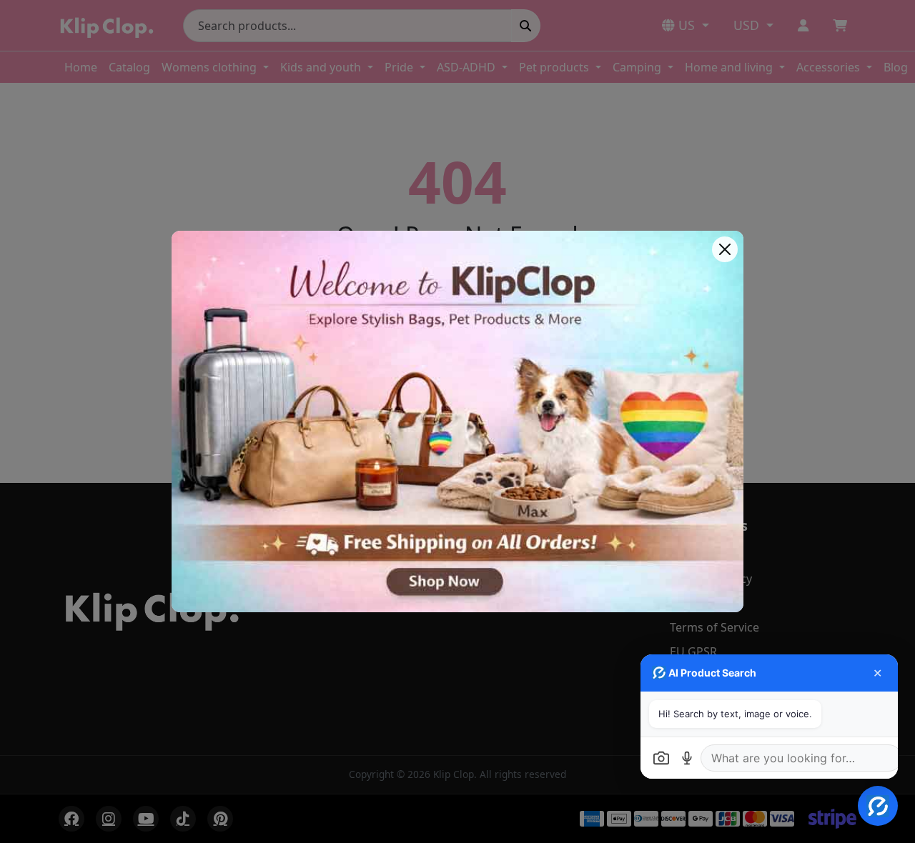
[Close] (725, 249)
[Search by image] (661, 758)
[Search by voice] (687, 758)
